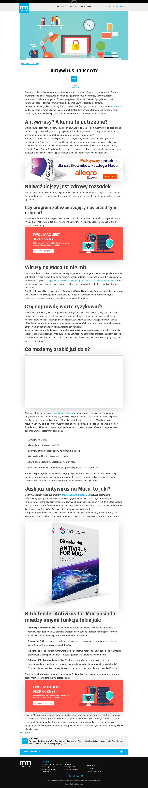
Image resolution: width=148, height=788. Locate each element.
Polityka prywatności (94, 771)
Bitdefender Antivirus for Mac (75, 495)
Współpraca (85, 6)
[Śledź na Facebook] (109, 6)
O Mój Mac (74, 6)
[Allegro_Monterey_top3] (74, 180)
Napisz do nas (91, 765)
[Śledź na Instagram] (117, 6)
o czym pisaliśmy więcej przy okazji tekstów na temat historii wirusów (79, 280)
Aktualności (62, 6)
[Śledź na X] (113, 6)
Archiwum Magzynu (71, 769)
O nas (66, 762)
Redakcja (74, 85)
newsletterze (115, 106)
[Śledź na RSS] (78, 776)
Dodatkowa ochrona (63, 413)
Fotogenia (90, 768)
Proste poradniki (70, 767)
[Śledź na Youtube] (121, 6)
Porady (36, 63)
